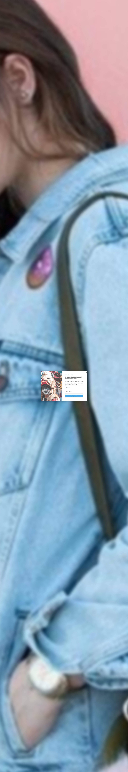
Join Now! (74, 396)
